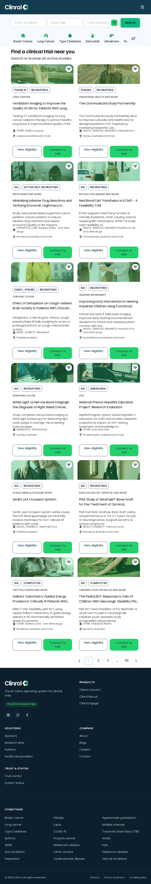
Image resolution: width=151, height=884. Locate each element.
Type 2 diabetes (15, 831)
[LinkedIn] (8, 715)
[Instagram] (17, 715)
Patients (10, 750)
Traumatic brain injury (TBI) (120, 831)
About (83, 736)
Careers (84, 750)
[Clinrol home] (17, 7)
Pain (105, 845)
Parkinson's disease (115, 852)
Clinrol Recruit (88, 697)
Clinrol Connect (89, 690)
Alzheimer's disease (66, 845)
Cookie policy (137, 877)
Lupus (57, 825)
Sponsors (11, 736)
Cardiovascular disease (69, 859)
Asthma (10, 838)
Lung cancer (13, 825)
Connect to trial (57, 152)
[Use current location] (114, 23)
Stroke (106, 838)
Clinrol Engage (89, 703)
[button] (133, 38)
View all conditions (114, 859)
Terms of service (114, 877)
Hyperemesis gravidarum (119, 818)
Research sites (14, 743)
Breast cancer (14, 818)
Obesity (58, 818)
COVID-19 (59, 831)
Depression (12, 859)
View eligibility (27, 149)
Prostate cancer (64, 838)
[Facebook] (27, 715)
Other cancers (63, 852)
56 (127, 660)
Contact (85, 756)
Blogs (82, 743)
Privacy (94, 877)
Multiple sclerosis (113, 825)
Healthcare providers (19, 756)
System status (14, 783)
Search (130, 22)
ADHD (8, 845)
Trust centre (13, 776)
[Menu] (142, 7)
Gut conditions (15, 852)
